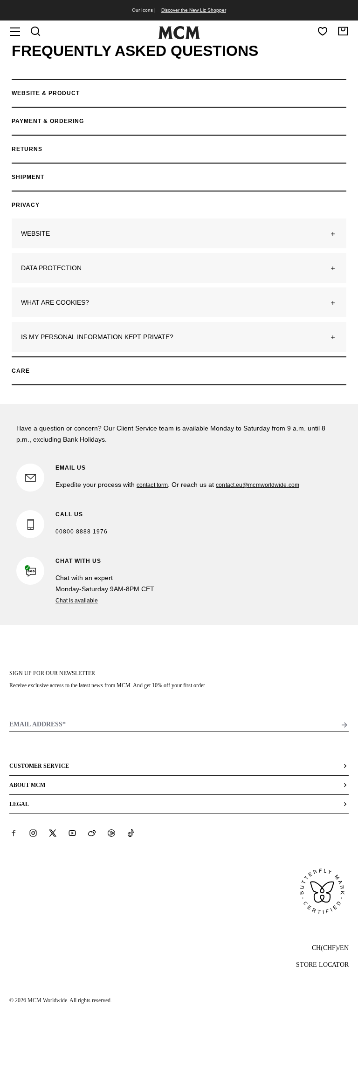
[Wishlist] (322, 31)
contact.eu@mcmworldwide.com (257, 485)
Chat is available (76, 600)
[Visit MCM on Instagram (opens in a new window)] (33, 833)
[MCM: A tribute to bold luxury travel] (179, 37)
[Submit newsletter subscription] (344, 725)
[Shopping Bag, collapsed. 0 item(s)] (343, 31)
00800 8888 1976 (81, 531)
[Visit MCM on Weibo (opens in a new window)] (92, 833)
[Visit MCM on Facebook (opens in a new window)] (13, 833)
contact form (152, 485)
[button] (179, 233)
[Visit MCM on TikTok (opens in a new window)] (131, 833)
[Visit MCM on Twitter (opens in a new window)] (52, 833)
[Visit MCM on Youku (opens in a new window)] (111, 833)
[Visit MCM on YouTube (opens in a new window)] (72, 833)
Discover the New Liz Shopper (193, 10)
